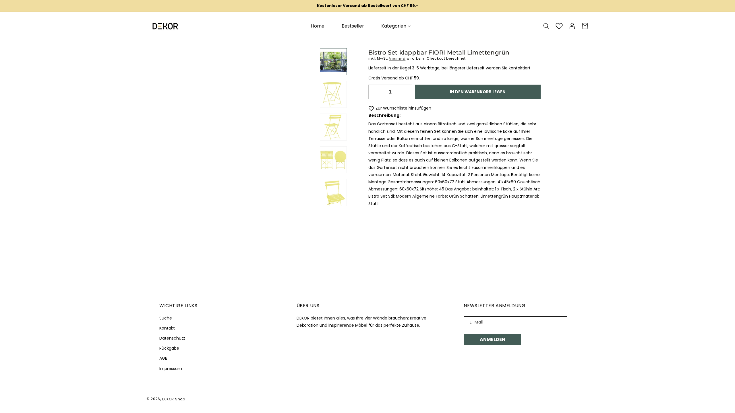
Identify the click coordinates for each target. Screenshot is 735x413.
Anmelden (492, 339)
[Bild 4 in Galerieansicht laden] (333, 159)
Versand (397, 58)
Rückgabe (169, 348)
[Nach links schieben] (333, 48)
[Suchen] (546, 26)
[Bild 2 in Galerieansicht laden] (333, 94)
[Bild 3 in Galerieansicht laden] (333, 127)
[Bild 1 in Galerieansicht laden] (333, 61)
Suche (165, 318)
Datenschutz (172, 338)
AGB (163, 358)
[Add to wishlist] (371, 108)
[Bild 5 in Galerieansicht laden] (333, 192)
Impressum (170, 368)
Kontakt (167, 328)
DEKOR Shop (173, 398)
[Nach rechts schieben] (333, 205)
